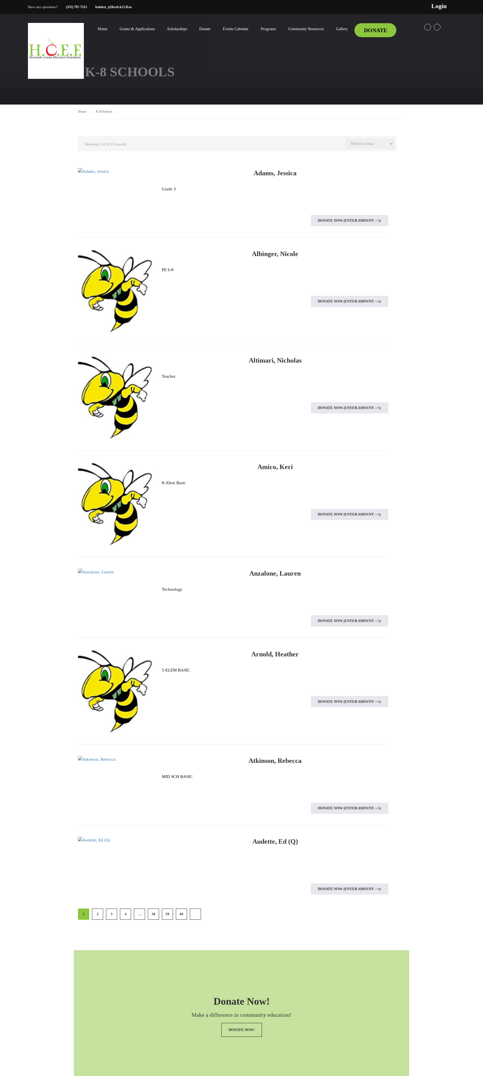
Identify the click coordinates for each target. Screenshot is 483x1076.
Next (195, 914)
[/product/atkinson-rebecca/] (115, 759)
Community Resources (306, 29)
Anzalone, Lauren (275, 573)
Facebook (427, 27)
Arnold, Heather (275, 654)
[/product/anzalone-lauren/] (115, 572)
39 (167, 914)
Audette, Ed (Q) (275, 841)
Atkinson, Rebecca (275, 760)
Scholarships (177, 29)
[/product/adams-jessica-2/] (115, 171)
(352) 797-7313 (76, 7)
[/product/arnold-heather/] (115, 691)
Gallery (342, 29)
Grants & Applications (137, 29)
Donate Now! (242, 1030)
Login (439, 6)
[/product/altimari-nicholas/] (115, 397)
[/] (56, 55)
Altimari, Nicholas (275, 360)
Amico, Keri (275, 466)
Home (102, 29)
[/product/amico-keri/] (115, 504)
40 (181, 914)
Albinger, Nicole (275, 253)
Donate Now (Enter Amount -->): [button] (349, 220)
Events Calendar (235, 29)
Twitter (437, 27)
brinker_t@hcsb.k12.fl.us (113, 7)
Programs (268, 29)
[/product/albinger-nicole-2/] (115, 291)
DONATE (375, 30)
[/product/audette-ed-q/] (115, 840)
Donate (204, 29)
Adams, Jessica (275, 173)
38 (153, 914)
